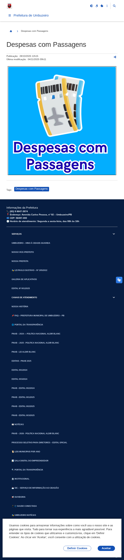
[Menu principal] (9, 15)
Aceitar (106, 548)
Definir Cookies (77, 548)
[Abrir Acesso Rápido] (107, 5)
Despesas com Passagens (32, 188)
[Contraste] (91, 5)
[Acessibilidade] (96, 5)
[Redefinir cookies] (101, 5)
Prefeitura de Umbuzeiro (31, 15)
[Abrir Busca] (114, 6)
